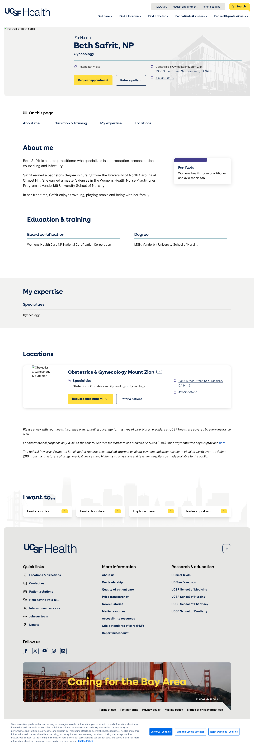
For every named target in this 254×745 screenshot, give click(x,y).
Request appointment (184, 6)
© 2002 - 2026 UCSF (208, 698)
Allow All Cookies (161, 731)
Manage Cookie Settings (190, 731)
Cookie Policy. (85, 740)
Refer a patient (211, 6)
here (222, 443)
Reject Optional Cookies (224, 731)
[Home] (28, 12)
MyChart (161, 6)
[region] (127, 732)
